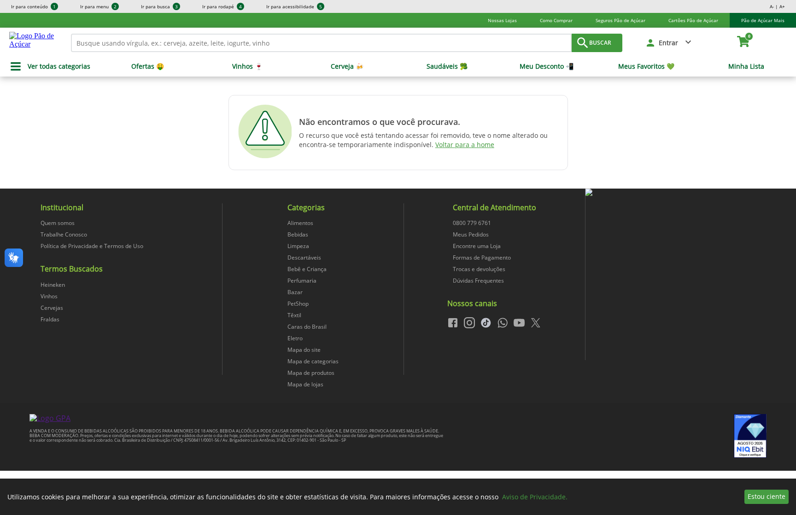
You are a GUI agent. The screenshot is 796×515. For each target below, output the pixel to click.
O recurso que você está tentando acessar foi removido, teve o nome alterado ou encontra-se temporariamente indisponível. (423, 140)
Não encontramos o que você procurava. (379, 121)
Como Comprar (556, 20)
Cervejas (52, 308)
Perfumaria (301, 280)
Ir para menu (98, 6)
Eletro (295, 338)
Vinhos (49, 296)
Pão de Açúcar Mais (762, 20)
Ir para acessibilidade (294, 6)
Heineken (53, 285)
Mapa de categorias (313, 361)
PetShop (298, 304)
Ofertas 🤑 (147, 66)
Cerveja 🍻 (347, 66)
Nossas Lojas (502, 20)
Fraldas (50, 319)
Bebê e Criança (307, 269)
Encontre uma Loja (477, 246)
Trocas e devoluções (479, 269)
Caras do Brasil (307, 327)
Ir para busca (159, 6)
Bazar (295, 292)
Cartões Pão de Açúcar (693, 20)
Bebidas (297, 234)
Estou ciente (766, 496)
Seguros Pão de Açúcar (620, 20)
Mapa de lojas (305, 384)
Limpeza (298, 246)
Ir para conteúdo (33, 6)
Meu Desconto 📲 (547, 66)
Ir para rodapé (222, 6)
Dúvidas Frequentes (478, 280)
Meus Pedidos (471, 234)
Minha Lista (746, 66)
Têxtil (294, 315)
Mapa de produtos (310, 373)
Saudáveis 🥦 (447, 66)
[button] (669, 43)
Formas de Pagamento (482, 257)
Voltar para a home (464, 144)
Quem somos (58, 223)
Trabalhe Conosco (64, 234)
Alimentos (300, 223)
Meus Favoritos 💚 (646, 66)
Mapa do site (304, 350)
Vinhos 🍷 (247, 66)
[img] (676, 193)
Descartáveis (304, 257)
